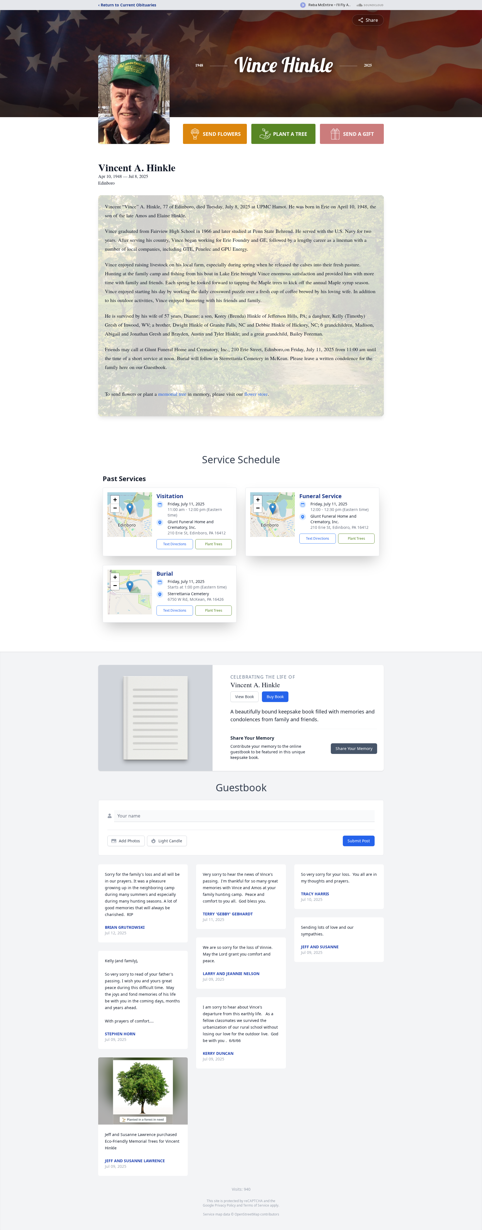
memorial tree (172, 393)
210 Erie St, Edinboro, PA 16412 (197, 533)
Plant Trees (213, 544)
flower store (256, 393)
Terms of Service (256, 1205)
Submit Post (359, 840)
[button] (129, 509)
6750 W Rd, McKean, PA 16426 (196, 599)
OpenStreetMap (247, 1214)
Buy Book (275, 696)
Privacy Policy (225, 1205)
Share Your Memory (354, 748)
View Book (244, 696)
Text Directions (174, 544)
